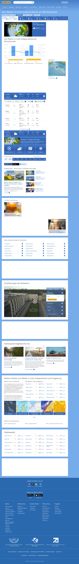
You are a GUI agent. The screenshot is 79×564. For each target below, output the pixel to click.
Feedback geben (43, 29)
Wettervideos (46, 504)
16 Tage (29, 15)
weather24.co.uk (8, 531)
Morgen (8, 15)
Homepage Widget (9, 518)
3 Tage (13, 15)
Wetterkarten (21, 504)
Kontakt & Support (50, 551)
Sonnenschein (20, 511)
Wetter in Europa (45, 515)
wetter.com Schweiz (9, 513)
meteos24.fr (7, 526)
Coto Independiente (17, 9)
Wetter (7, 504)
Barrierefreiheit (32, 555)
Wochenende (19, 15)
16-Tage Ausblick (64, 18)
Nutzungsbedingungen (42, 555)
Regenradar (20, 506)
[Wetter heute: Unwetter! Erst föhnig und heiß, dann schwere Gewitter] (14, 175)
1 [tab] (34, 417)
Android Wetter (33, 509)
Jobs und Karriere (12, 551)
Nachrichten (44, 506)
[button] (25, 96)
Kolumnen (7, 508)
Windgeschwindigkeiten (22, 508)
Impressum (59, 551)
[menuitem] (5, 7)
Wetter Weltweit (45, 516)
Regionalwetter (45, 513)
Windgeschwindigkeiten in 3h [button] (53, 76)
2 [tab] (35, 417)
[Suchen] (32, 2)
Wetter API (7, 520)
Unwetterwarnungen (9, 509)
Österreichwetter (45, 511)
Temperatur (20, 509)
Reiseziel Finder (58, 509)
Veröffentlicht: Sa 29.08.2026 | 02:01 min (10, 191)
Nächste (65, 407)
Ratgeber (57, 504)
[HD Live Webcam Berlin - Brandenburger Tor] (35, 301)
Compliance (24, 555)
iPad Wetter (32, 508)
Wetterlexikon (45, 518)
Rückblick (37, 15)
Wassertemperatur (21, 513)
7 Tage (25, 15)
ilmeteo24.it (7, 528)
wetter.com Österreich (9, 515)
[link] (5, 7)
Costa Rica (11, 9)
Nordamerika (7, 9)
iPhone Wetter (33, 506)
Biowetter (57, 506)
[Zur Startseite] (6, 2)
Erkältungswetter (58, 511)
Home (3, 9)
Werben (6, 516)
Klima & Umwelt (58, 513)
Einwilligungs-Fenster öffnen (37, 551)
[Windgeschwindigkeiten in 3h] (57, 68)
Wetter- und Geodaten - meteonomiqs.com (10, 522)
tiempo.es (7, 525)
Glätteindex (57, 508)
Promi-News (44, 520)
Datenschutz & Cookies (23, 551)
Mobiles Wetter (34, 504)
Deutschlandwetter (46, 508)
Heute (4, 15)
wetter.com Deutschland (10, 511)
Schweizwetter (45, 509)
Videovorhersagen (8, 506)
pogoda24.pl (7, 530)
